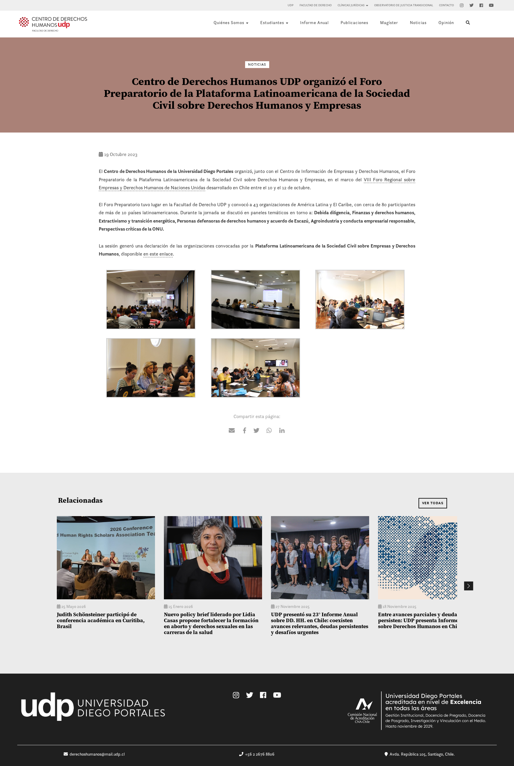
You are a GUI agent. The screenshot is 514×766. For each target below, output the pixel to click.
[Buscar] (468, 23)
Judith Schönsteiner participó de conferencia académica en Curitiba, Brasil (101, 620)
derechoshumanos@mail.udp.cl (97, 754)
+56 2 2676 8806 (259, 754)
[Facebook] (481, 5)
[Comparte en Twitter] (256, 431)
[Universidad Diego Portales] (94, 710)
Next (468, 586)
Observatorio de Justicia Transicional (403, 5)
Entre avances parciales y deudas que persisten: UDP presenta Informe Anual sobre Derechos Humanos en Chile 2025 (426, 620)
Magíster (389, 22)
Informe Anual (314, 22)
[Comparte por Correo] (232, 431)
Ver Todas (433, 503)
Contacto (446, 5)
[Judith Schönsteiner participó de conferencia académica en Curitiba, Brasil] (106, 557)
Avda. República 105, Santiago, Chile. (421, 754)
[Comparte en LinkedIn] (282, 431)
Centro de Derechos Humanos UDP (53, 24)
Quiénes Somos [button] (229, 22)
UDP (291, 5)
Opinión (446, 22)
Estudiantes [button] (272, 22)
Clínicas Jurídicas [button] (351, 5)
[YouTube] (491, 5)
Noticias (418, 22)
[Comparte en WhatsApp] (269, 431)
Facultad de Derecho (316, 5)
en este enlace (158, 254)
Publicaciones (354, 22)
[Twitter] (471, 5)
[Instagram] (461, 5)
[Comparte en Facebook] (244, 431)
